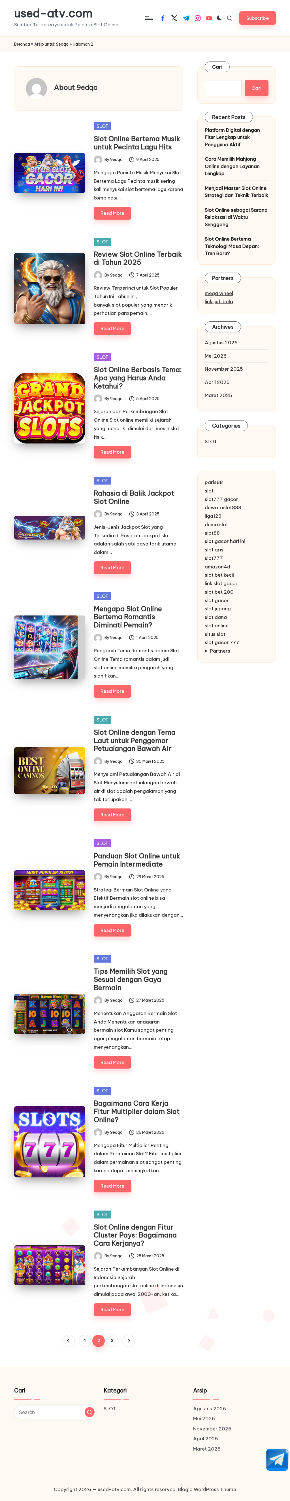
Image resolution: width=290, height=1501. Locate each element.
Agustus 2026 (221, 342)
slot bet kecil (219, 575)
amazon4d (217, 567)
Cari (217, 67)
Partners (220, 651)
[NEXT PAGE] (128, 1341)
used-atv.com (53, 13)
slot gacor (217, 600)
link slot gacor (221, 583)
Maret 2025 (218, 395)
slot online (217, 626)
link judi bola (219, 301)
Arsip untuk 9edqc (51, 44)
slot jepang (218, 609)
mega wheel (219, 293)
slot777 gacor (221, 499)
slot (209, 491)
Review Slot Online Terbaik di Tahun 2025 (138, 258)
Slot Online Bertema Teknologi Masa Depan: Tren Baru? (232, 246)
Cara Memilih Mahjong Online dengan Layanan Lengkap (232, 166)
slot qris (214, 550)
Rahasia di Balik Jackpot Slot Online (134, 497)
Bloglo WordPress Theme (207, 1489)
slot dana (216, 617)
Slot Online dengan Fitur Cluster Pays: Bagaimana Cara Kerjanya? (135, 1235)
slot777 (214, 558)
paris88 (214, 482)
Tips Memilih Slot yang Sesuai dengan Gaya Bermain (131, 979)
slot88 (212, 533)
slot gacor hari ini (225, 541)
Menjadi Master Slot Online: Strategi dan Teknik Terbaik (236, 192)
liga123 (213, 516)
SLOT (102, 126)
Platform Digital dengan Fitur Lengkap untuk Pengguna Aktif (232, 137)
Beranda (22, 44)
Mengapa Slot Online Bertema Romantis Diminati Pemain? (128, 616)
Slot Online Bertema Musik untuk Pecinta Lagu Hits (137, 142)
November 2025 (224, 369)
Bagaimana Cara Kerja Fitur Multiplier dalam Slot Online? (137, 1111)
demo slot (216, 524)
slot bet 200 (219, 592)
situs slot (215, 634)
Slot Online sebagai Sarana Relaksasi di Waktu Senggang (236, 217)
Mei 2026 (216, 356)
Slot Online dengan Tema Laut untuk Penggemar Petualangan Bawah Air (135, 740)
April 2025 (217, 382)
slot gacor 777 (222, 642)
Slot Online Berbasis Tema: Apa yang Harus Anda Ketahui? (138, 377)
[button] (257, 18)
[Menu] (148, 18)
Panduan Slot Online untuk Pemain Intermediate (137, 860)
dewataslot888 (223, 507)
